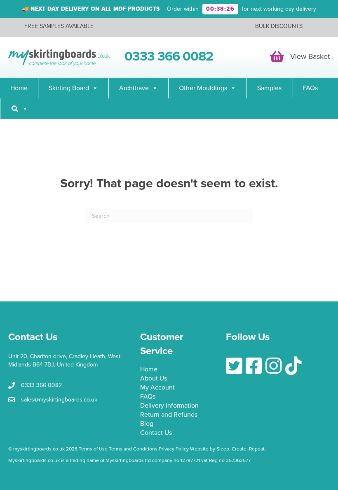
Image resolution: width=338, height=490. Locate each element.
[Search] (19, 108)
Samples (269, 88)
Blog (146, 424)
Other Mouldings (203, 88)
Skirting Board (69, 88)
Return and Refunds (168, 415)
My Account (157, 388)
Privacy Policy (174, 449)
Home (19, 88)
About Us (153, 379)
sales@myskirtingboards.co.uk (59, 399)
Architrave (134, 88)
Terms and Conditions (133, 449)
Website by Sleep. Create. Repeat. (228, 449)
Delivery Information (169, 406)
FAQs (310, 88)
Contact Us (156, 433)
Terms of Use (93, 449)
